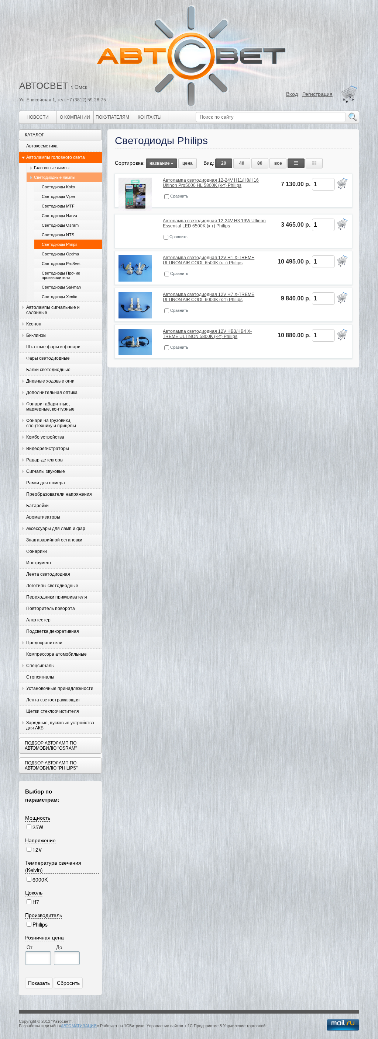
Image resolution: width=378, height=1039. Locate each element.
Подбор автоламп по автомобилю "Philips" (51, 765)
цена (187, 163)
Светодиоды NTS (58, 235)
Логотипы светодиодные (52, 585)
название (160, 163)
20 (223, 163)
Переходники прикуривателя (56, 597)
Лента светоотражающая (53, 699)
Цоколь (33, 892)
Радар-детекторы (44, 460)
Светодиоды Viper (58, 196)
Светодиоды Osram (60, 225)
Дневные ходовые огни (50, 381)
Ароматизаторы (43, 517)
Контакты (150, 117)
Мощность (37, 817)
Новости (38, 117)
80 (259, 163)
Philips (40, 924)
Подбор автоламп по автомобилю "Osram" (51, 745)
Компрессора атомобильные (56, 654)
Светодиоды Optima (60, 254)
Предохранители (44, 642)
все (278, 163)
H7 (35, 902)
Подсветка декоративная (52, 631)
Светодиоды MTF (58, 206)
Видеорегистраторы (47, 448)
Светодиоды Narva (59, 215)
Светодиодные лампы (54, 177)
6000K (40, 879)
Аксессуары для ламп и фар (55, 528)
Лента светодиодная (48, 574)
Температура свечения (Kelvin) (53, 866)
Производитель (43, 914)
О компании (75, 117)
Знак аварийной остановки (54, 540)
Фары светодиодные (48, 358)
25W (37, 827)
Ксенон (33, 324)
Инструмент (39, 562)
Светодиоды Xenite (59, 296)
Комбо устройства (45, 437)
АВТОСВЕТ (43, 85)
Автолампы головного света (55, 157)
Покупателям (112, 117)
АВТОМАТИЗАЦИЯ (79, 1026)
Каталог (34, 134)
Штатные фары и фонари (53, 346)
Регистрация (317, 94)
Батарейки (37, 505)
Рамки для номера (45, 482)
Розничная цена (44, 937)
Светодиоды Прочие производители (61, 275)
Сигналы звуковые (45, 471)
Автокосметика (42, 146)
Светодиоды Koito (58, 187)
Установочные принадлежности (59, 688)
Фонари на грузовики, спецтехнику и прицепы (51, 423)
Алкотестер (38, 620)
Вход (292, 94)
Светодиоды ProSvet (61, 263)
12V (37, 849)
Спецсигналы (40, 665)
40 (241, 163)
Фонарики (36, 551)
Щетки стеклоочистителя (52, 711)
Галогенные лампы (51, 167)
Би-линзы (36, 335)
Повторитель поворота (50, 608)
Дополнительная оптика (52, 392)
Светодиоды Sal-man (61, 287)
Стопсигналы (40, 677)
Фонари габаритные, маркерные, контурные (50, 406)
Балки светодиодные (48, 369)
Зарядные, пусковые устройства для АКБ (60, 725)
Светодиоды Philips (60, 244)
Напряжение (40, 840)
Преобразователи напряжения (59, 494)
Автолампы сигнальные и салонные (53, 310)
